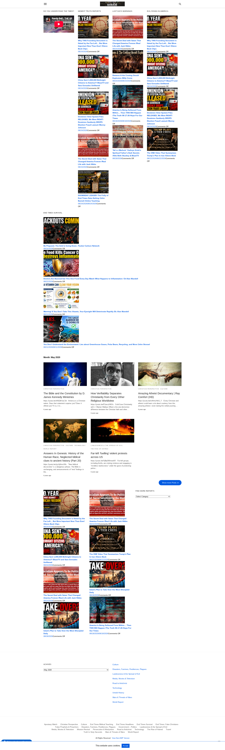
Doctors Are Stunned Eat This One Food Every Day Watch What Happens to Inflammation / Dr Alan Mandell (90, 279)
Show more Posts (169, 483)
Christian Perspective (53, 389)
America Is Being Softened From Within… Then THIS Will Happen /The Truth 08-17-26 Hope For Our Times (110, 628)
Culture (164, 389)
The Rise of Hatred (99, 449)
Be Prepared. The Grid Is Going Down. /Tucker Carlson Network (71, 246)
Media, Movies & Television (124, 679)
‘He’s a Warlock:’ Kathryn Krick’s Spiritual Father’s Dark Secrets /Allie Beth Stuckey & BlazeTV (127, 153)
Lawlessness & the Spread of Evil (107, 445)
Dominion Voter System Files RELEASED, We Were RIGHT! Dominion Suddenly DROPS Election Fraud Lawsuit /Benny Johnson (91, 122)
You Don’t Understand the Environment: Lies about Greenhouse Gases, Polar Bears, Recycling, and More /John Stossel (96, 344)
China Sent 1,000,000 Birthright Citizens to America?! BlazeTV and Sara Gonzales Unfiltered (93, 83)
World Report (50, 449)
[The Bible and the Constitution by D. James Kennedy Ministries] (65, 374)
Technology (80, 445)
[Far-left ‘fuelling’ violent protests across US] (112, 431)
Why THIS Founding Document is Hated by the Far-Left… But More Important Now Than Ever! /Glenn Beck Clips (64, 521)
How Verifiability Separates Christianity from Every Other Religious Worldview (107, 397)
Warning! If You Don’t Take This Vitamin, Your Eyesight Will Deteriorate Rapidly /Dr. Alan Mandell (86, 311)
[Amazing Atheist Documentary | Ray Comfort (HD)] (160, 374)
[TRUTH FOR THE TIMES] (112, 4)
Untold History (118, 693)
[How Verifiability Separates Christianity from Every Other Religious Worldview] (112, 374)
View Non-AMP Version (120, 738)
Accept (125, 746)
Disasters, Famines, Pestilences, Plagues (129, 669)
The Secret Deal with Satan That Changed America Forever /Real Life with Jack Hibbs (92, 161)
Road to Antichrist (120, 683)
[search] (180, 3)
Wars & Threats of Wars (122, 697)
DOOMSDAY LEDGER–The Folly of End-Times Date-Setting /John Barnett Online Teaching (93, 198)
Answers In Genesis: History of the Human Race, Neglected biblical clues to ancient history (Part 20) (63, 457)
